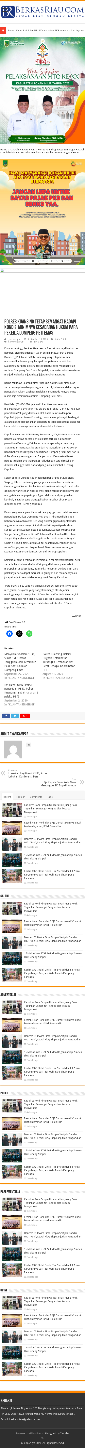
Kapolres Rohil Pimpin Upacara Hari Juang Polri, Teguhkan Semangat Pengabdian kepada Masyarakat (50, 808)
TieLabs (64, 1433)
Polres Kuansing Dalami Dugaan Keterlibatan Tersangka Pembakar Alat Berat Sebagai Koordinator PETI (58, 662)
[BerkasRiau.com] (42, 11)
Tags (50, 796)
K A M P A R (28, 149)
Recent (7, 796)
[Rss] (42, 1438)
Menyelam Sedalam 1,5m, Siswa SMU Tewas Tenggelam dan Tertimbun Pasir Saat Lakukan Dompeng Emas (20, 662)
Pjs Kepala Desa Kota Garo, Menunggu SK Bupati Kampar (59, 782)
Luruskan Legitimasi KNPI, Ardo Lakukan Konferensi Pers (27, 773)
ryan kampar (14, 339)
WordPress (36, 1433)
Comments (36, 796)
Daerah (14, 149)
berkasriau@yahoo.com (24, 1419)
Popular (20, 796)
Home (3, 149)
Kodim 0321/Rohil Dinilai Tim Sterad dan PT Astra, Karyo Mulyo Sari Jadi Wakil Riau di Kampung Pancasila (52, 875)
